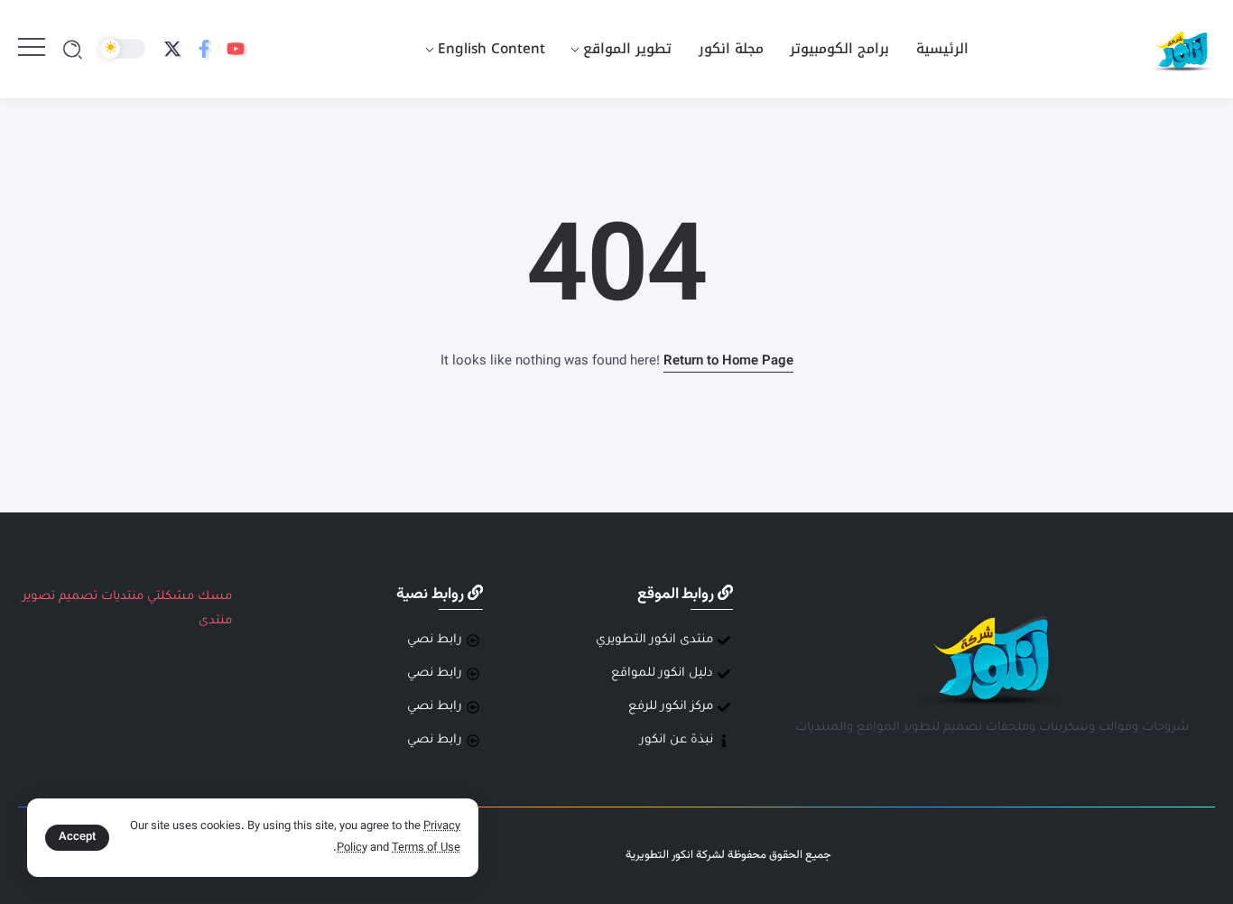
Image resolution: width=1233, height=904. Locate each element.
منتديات (122, 597)
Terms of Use (426, 848)
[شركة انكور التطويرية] (1182, 50)
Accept (77, 837)
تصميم (78, 597)
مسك (215, 597)
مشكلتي (170, 597)
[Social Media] (236, 49)
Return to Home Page (728, 361)
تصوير (39, 597)
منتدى (215, 621)
